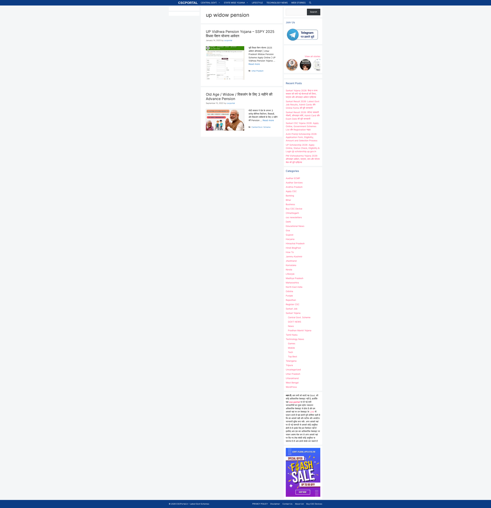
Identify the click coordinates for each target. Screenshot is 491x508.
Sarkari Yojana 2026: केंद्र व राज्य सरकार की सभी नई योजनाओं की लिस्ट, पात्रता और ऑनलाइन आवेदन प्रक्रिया (301, 93)
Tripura (289, 365)
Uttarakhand (292, 378)
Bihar (288, 200)
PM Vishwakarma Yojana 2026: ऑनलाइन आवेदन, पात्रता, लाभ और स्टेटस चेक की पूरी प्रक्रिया (303, 159)
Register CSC (292, 304)
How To (290, 252)
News (291, 326)
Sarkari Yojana (293, 313)
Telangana (291, 361)
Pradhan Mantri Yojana (299, 330)
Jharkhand (291, 261)
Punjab (289, 295)
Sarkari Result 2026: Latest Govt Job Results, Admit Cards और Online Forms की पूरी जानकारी (302, 104)
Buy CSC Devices (314, 504)
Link (312, 411)
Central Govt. (209, 3)
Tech (290, 352)
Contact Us (287, 504)
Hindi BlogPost (293, 248)
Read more (254, 64)
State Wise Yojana (234, 3)
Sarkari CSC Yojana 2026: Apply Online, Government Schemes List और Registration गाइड (302, 126)
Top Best (292, 356)
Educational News (295, 226)
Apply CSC (291, 191)
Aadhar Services (294, 182)
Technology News (277, 3)
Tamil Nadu (292, 335)
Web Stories (298, 3)
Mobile (291, 348)
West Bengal (292, 382)
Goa (288, 230)
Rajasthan (291, 300)
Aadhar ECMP (293, 178)
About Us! (299, 504)
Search (313, 12)
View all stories (312, 56)
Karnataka (291, 265)
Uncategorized (293, 369)
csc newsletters (294, 217)
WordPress (291, 387)
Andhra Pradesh (294, 187)
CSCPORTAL (188, 2)
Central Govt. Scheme (261, 127)
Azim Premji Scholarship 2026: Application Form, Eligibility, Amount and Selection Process (301, 137)
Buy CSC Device (294, 208)
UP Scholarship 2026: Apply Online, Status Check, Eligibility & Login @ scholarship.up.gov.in (303, 148)
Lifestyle (257, 3)
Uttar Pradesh (258, 71)
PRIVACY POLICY (260, 504)
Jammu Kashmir (294, 256)
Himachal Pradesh (295, 243)
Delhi (288, 221)
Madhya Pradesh (294, 278)
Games (291, 343)
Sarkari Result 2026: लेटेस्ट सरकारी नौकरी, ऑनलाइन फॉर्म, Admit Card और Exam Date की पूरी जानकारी (303, 115)
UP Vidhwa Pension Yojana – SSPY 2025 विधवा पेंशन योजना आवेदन (240, 33)
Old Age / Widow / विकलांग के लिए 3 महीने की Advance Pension (239, 96)
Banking (290, 195)
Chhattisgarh (292, 213)
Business (290, 204)
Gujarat (289, 235)
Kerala (289, 269)
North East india (294, 287)
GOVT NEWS (294, 322)
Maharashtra (292, 282)
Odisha (289, 291)
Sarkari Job (291, 308)
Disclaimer (275, 504)
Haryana (290, 239)
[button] (310, 2)
